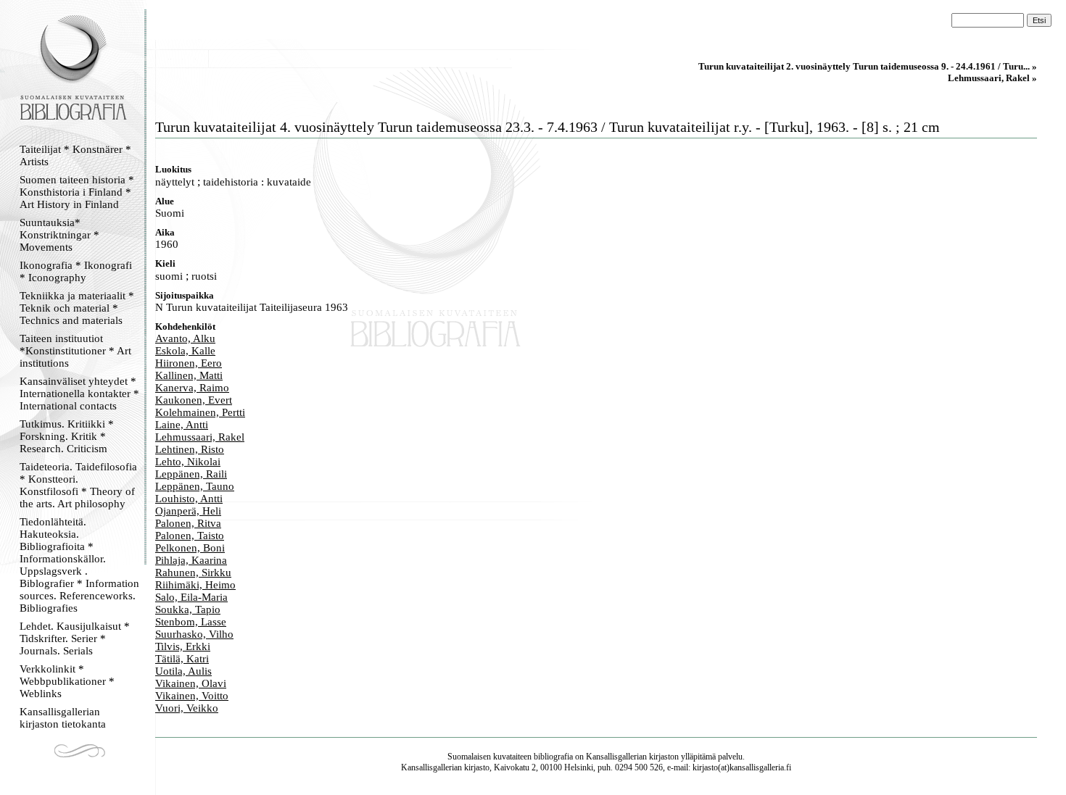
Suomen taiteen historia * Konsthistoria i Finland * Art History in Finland (77, 192)
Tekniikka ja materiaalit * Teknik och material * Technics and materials (77, 308)
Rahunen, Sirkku (193, 572)
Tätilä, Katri (182, 659)
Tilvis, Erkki (182, 646)
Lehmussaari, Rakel (199, 437)
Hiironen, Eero (188, 363)
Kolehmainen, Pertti (200, 412)
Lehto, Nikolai (187, 461)
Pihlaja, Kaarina (191, 560)
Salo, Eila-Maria (191, 597)
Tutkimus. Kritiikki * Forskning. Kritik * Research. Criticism (67, 436)
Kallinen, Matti (189, 375)
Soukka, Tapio (187, 609)
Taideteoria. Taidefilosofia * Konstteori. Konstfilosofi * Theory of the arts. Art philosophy (78, 485)
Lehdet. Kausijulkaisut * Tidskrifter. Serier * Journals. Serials (75, 638)
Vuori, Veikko (186, 708)
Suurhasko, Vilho (194, 634)
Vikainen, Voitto (191, 696)
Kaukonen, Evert (193, 400)
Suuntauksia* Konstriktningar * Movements (59, 235)
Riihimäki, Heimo (195, 585)
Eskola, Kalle (185, 351)
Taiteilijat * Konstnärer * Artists (75, 155)
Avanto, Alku (185, 338)
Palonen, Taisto (189, 535)
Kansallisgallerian (616, 757)
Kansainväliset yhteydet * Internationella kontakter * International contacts (79, 393)
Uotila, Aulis (183, 671)
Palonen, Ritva (188, 523)
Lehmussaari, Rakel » (992, 77)
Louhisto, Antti (189, 498)
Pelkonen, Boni (190, 548)
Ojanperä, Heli (188, 511)
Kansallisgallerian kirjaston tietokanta (63, 718)
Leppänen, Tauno (194, 486)
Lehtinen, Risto (189, 449)
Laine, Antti (181, 424)
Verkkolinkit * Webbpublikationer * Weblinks (67, 681)
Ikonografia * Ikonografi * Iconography (76, 271)
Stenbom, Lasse (190, 622)
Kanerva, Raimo (192, 388)
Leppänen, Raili (191, 474)
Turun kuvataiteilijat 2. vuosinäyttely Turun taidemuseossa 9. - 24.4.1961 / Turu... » (867, 66)
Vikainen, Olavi (190, 683)
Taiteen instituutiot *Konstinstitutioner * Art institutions (75, 351)
